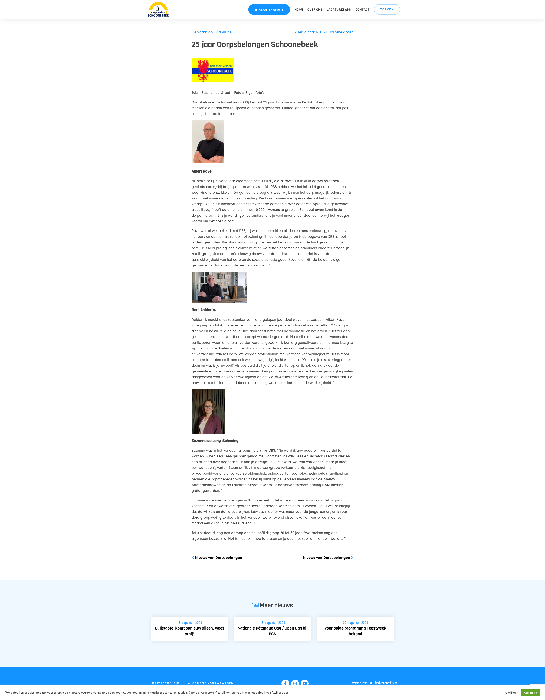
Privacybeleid (165, 683)
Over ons (314, 9)
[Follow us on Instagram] (295, 683)
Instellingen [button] (511, 692)
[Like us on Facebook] (285, 683)
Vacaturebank (339, 9)
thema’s (271, 10)
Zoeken (387, 9)
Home (298, 9)
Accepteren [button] (530, 692)
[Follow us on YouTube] (305, 683)
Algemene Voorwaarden (211, 683)
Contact (363, 9)
